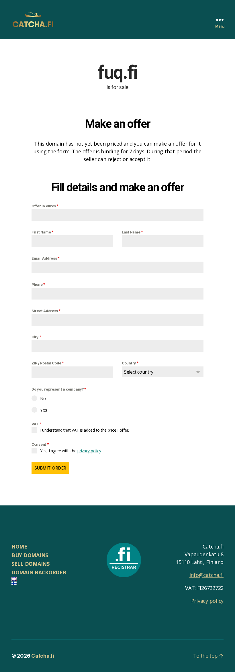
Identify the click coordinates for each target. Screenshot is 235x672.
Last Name (132, 232)
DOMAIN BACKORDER (38, 572)
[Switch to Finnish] (53, 583)
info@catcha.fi (206, 574)
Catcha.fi (42, 656)
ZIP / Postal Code (48, 363)
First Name (43, 232)
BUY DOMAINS (29, 555)
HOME (19, 546)
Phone (38, 284)
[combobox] (162, 371)
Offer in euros (45, 206)
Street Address (46, 310)
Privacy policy (207, 600)
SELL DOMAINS (30, 563)
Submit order (50, 468)
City (36, 337)
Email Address (46, 258)
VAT (36, 424)
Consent (40, 444)
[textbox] (157, 371)
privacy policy (89, 450)
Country (130, 363)
